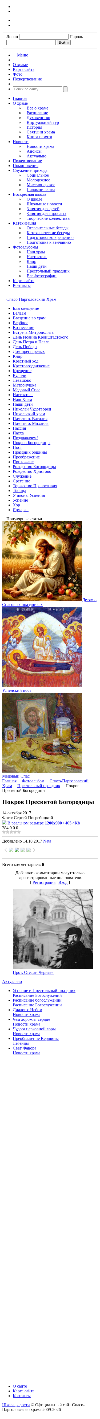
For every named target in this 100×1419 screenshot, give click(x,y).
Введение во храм (29, 318)
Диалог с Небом (27, 1009)
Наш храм (36, 252)
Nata (47, 841)
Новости (21, 141)
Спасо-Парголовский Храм (31, 299)
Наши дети (37, 266)
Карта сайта (23, 280)
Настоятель (37, 256)
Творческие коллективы (48, 218)
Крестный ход (25, 361)
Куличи (19, 375)
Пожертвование (27, 160)
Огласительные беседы (48, 228)
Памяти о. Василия (30, 418)
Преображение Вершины (36, 1038)
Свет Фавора (24, 1048)
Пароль (76, 36)
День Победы (25, 346)
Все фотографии (42, 276)
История (34, 127)
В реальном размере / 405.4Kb (43, 823)
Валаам (19, 313)
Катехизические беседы (48, 232)
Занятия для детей (43, 208)
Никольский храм (29, 414)
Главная (20, 98)
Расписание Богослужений (37, 995)
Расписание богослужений (37, 1000)
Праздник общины (30, 452)
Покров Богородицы (31, 442)
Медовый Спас (26, 390)
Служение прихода (30, 170)
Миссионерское (41, 184)
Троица (19, 490)
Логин (12, 36)
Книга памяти (39, 137)
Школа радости (16, 1404)
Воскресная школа (29, 194)
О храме (20, 103)
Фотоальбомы (25, 247)
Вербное (20, 322)
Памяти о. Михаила (31, 423)
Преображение (26, 457)
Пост (17, 447)
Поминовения (25, 165)
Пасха (18, 433)
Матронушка (24, 385)
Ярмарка (21, 509)
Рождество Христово (32, 471)
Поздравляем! (25, 438)
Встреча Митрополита (33, 332)
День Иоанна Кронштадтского (40, 337)
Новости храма (40, 146)
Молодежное (38, 180)
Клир (31, 261)
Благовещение (26, 308)
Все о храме (37, 108)
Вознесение (23, 327)
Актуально (36, 156)
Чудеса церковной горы (34, 1029)
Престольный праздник (48, 271)
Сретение (21, 481)
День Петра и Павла (31, 342)
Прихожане (23, 462)
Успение (20, 500)
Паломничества (41, 189)
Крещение (22, 370)
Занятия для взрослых (46, 213)
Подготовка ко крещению (50, 237)
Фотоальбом (33, 781)
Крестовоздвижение (31, 366)
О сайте (20, 1386)
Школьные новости (44, 204)
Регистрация (44, 882)
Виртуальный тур (43, 122)
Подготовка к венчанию (49, 242)
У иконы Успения (29, 495)
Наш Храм (22, 399)
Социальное (38, 175)
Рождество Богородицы (34, 466)
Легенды (21, 1043)
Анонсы (34, 151)
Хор (16, 505)
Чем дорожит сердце (31, 1019)
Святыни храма (41, 132)
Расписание (37, 113)
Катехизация (24, 223)
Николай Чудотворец (32, 409)
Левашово (22, 380)
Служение (22, 476)
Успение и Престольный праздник (44, 990)
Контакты (22, 285)
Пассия (19, 428)
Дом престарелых (29, 351)
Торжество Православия (35, 485)
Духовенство (38, 117)
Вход (62, 882)
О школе (34, 199)
